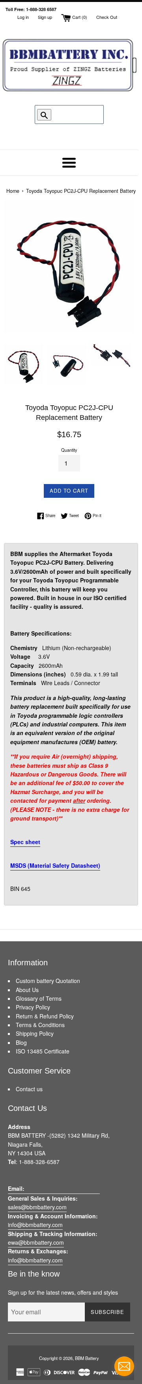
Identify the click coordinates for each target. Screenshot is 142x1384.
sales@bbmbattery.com (37, 1207)
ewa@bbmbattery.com (36, 1242)
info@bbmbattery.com (35, 1225)
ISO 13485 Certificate (42, 1051)
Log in (23, 17)
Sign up (45, 17)
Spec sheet (25, 842)
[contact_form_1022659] (124, 1366)
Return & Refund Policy (45, 1016)
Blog (21, 1042)
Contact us (29, 1089)
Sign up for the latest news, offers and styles (63, 1292)
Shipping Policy (35, 1033)
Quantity (69, 450)
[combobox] (73, 114)
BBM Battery (87, 1358)
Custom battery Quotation (48, 981)
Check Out (106, 17)
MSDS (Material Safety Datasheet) (55, 865)
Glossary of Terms (39, 998)
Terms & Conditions (40, 1025)
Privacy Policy (33, 1007)
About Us (27, 990)
